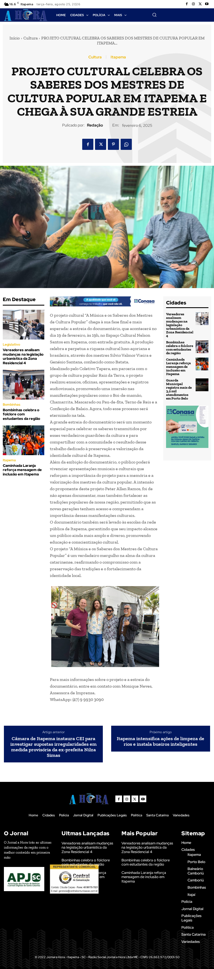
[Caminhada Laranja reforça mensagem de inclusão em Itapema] (23, 440)
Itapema (118, 57)
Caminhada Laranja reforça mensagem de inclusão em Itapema (22, 470)
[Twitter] (200, 4)
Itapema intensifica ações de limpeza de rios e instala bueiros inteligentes (160, 741)
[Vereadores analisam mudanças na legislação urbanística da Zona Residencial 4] (23, 324)
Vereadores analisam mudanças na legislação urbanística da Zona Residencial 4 (23, 356)
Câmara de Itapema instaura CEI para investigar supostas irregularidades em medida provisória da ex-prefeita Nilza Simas (53, 747)
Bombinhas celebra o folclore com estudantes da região (21, 414)
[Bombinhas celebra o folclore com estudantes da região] (23, 385)
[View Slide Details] (104, 301)
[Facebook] (186, 4)
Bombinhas (11, 404)
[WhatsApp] (126, 144)
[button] (154, 15)
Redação (95, 125)
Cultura (30, 38)
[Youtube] (206, 4)
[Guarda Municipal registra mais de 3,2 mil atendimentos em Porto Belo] (202, 384)
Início (14, 38)
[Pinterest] (113, 144)
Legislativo (11, 344)
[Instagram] (193, 4)
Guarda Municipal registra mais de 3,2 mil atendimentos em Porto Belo (179, 389)
